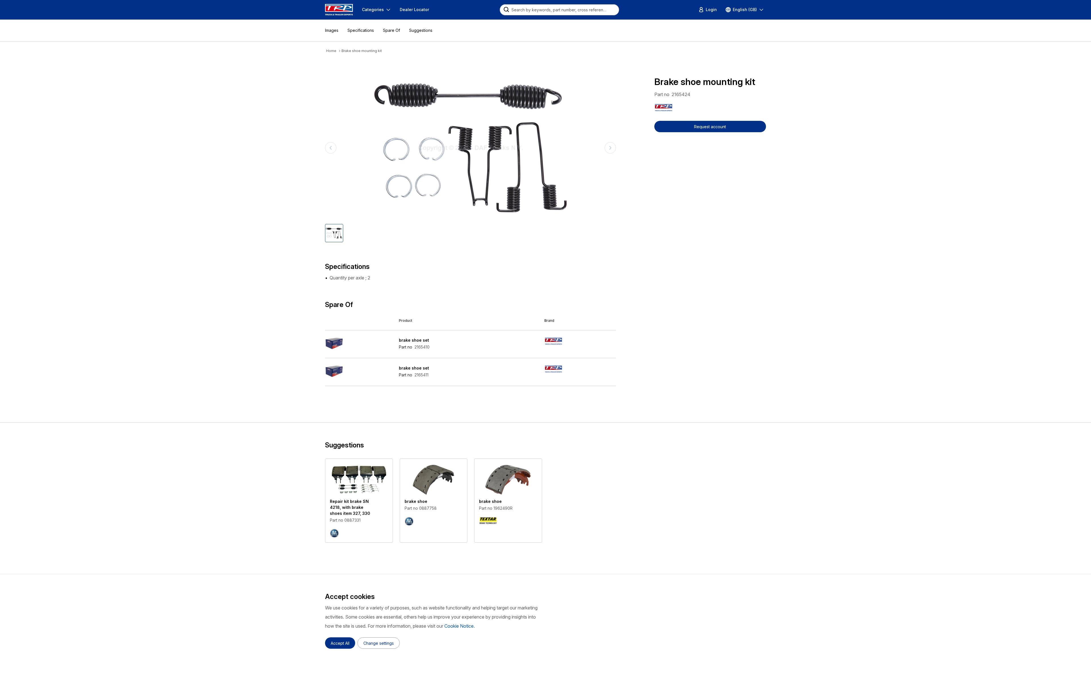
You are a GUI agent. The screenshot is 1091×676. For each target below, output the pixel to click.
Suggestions (420, 30)
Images (331, 30)
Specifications (360, 30)
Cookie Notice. (459, 626)
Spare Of (391, 30)
